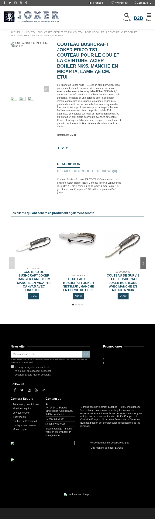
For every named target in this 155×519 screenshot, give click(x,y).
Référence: (63, 134)
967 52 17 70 (56, 418)
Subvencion (19, 416)
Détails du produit (75, 171)
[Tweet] (62, 148)
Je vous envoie (21, 412)
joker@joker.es (57, 423)
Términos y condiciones (26, 404)
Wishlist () (122, 2)
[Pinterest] (66, 148)
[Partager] (58, 148)
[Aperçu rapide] (48, 241)
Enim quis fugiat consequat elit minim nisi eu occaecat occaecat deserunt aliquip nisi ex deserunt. (33, 371)
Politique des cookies (24, 425)
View (33, 296)
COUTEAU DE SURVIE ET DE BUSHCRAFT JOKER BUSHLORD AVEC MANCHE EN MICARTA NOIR (123, 283)
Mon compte (19, 429)
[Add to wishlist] (48, 228)
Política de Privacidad (25, 421)
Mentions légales (22, 408)
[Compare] (48, 235)
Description (68, 164)
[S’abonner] (86, 354)
